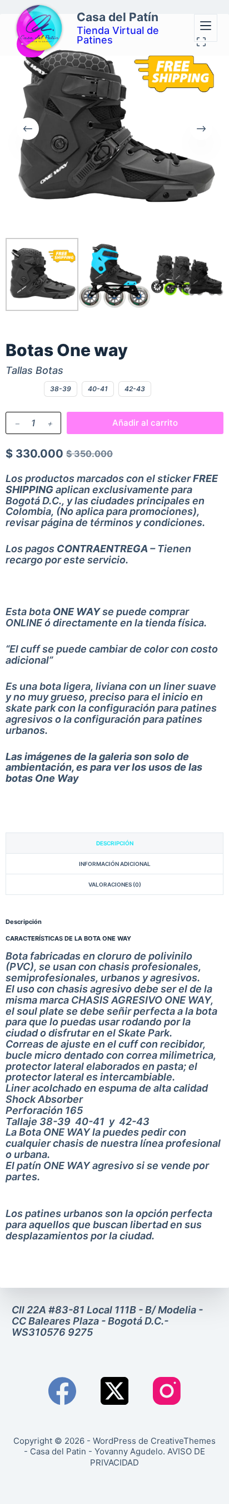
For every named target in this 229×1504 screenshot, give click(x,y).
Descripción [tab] (114, 843)
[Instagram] (167, 1391)
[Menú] (205, 28)
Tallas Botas (34, 370)
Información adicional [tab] (115, 863)
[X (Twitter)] (114, 1391)
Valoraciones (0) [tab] (114, 884)
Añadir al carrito (145, 422)
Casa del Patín (117, 17)
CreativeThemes (183, 1440)
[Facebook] (62, 1391)
